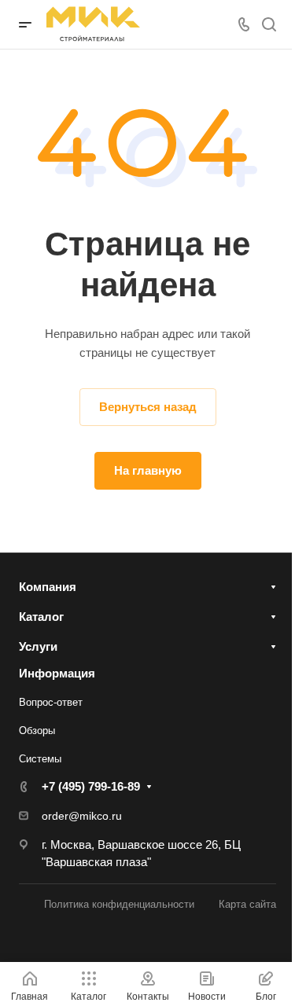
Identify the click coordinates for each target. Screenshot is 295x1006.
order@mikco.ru (82, 816)
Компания (47, 586)
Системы (40, 759)
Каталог (41, 616)
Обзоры (37, 730)
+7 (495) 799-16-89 (91, 786)
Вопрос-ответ (51, 702)
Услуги (38, 646)
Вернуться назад (148, 406)
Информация (57, 673)
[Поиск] (268, 24)
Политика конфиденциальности (119, 904)
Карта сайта (247, 904)
